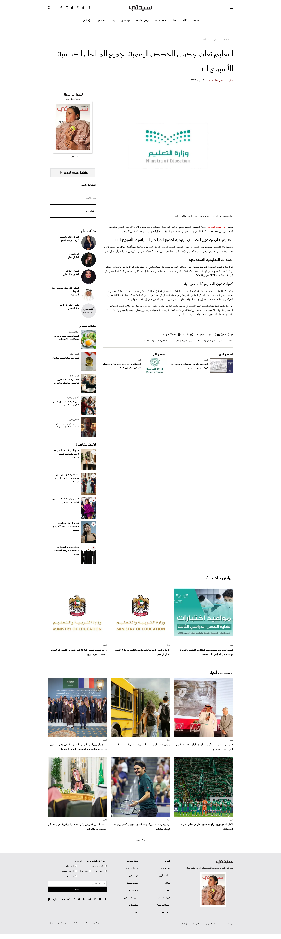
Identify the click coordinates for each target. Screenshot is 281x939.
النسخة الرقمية (73, 156)
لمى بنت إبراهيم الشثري (70, 240)
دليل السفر (165, 912)
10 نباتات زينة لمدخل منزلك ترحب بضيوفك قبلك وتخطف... (66, 454)
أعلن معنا (196, 924)
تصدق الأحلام (91, 198)
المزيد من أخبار (221, 672)
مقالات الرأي (88, 231)
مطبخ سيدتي (164, 868)
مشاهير (196, 20)
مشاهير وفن (99, 871)
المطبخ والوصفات (67, 871)
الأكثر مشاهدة (86, 444)
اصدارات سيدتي (163, 905)
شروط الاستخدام (228, 924)
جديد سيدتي (87, 325)
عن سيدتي (133, 875)
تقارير (168, 890)
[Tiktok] (72, 7)
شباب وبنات (74, 376)
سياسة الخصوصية (210, 924)
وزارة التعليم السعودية (217, 227)
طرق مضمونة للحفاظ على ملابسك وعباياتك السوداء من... (66, 550)
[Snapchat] (83, 7)
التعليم (198, 341)
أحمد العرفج (74, 295)
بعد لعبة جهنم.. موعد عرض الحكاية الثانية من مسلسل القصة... (65, 425)
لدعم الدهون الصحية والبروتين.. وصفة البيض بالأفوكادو (66, 337)
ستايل (167, 883)
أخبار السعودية (210, 341)
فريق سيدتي (133, 890)
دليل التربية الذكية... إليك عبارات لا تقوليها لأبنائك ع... (65, 403)
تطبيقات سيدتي (131, 897)
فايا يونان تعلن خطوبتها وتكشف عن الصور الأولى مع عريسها (66, 526)
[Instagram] (67, 7)
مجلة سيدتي (132, 861)
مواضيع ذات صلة (219, 578)
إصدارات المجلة (73, 94)
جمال (174, 20)
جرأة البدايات (91, 211)
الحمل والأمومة (68, 876)
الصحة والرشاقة (68, 866)
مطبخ (99, 20)
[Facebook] (61, 7)
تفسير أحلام (74, 354)
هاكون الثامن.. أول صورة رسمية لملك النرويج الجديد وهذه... (66, 478)
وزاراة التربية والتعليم (183, 341)
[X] (78, 7)
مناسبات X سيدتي (130, 868)
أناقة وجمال (83, 871)
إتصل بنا (184, 924)
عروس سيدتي (164, 897)
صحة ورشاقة (160, 20)
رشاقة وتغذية (74, 332)
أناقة (185, 20)
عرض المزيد (140, 840)
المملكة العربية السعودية (162, 341)
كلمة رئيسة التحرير (76, 172)
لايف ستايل (125, 20)
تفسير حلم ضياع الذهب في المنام (65, 358)
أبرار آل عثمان (73, 257)
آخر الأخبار (133, 912)
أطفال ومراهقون (73, 398)
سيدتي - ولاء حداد (217, 81)
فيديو (84, 20)
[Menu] (231, 7)
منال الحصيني (73, 308)
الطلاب (146, 341)
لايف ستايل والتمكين (96, 866)
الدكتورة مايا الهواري (71, 274)
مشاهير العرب (74, 420)
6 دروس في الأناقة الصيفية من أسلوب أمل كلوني (65, 500)
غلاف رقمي (133, 905)
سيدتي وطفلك (142, 20)
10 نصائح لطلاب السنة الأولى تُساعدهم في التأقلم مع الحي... (66, 381)
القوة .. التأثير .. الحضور (88, 185)
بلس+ (113, 20)
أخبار (231, 81)
